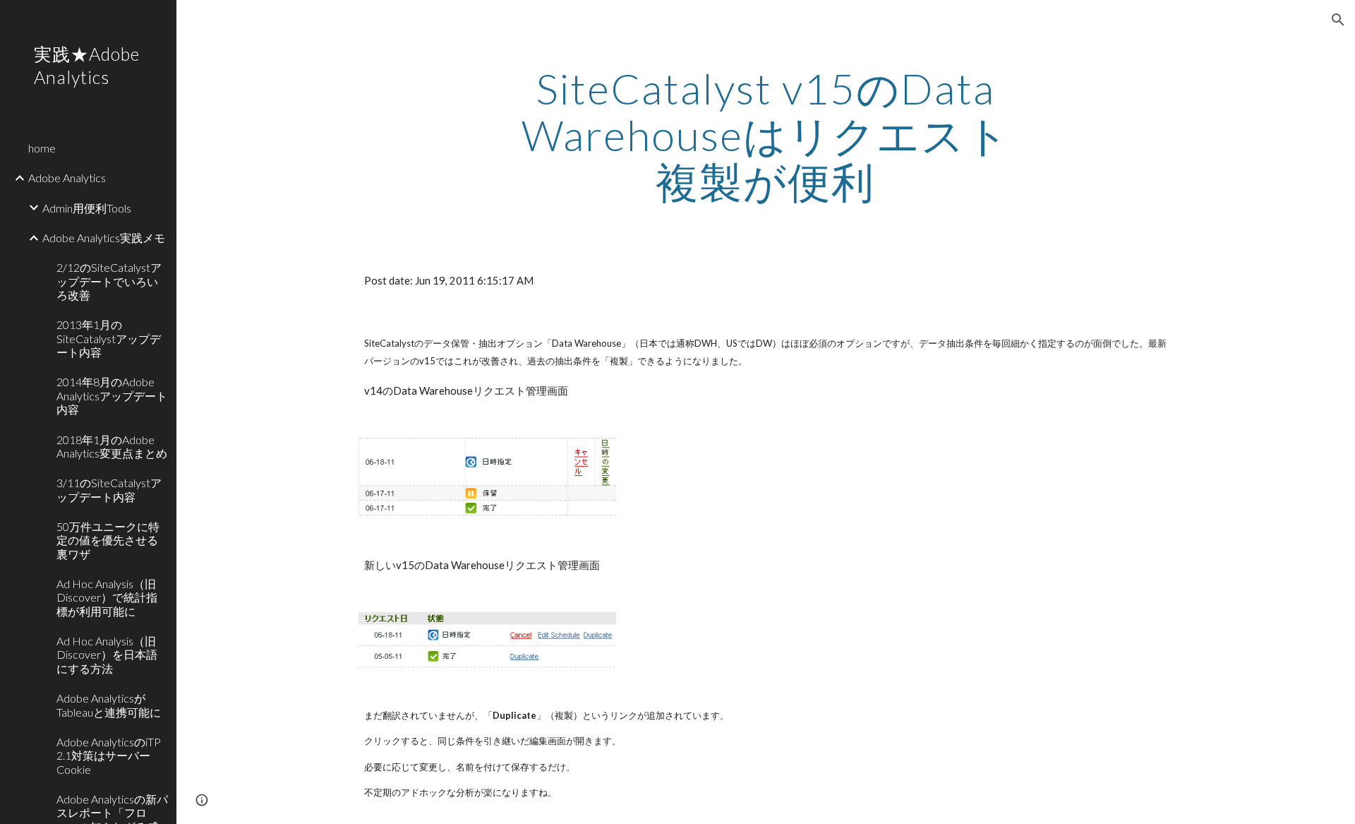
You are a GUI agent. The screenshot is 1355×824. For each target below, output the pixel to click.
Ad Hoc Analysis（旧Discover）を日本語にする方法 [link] (106, 654)
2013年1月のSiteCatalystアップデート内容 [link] (108, 338)
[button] (1338, 20)
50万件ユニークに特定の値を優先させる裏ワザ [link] (107, 540)
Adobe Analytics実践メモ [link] (103, 237)
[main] (766, 134)
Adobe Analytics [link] (67, 177)
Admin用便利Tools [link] (86, 208)
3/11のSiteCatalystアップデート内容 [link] (109, 489)
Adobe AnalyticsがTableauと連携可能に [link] (108, 704)
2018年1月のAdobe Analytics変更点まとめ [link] (111, 446)
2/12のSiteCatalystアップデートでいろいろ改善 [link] (109, 281)
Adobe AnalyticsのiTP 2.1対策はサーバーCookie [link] (108, 755)
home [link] (42, 148)
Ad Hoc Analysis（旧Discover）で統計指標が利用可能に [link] (106, 597)
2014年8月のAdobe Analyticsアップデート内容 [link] (111, 395)
